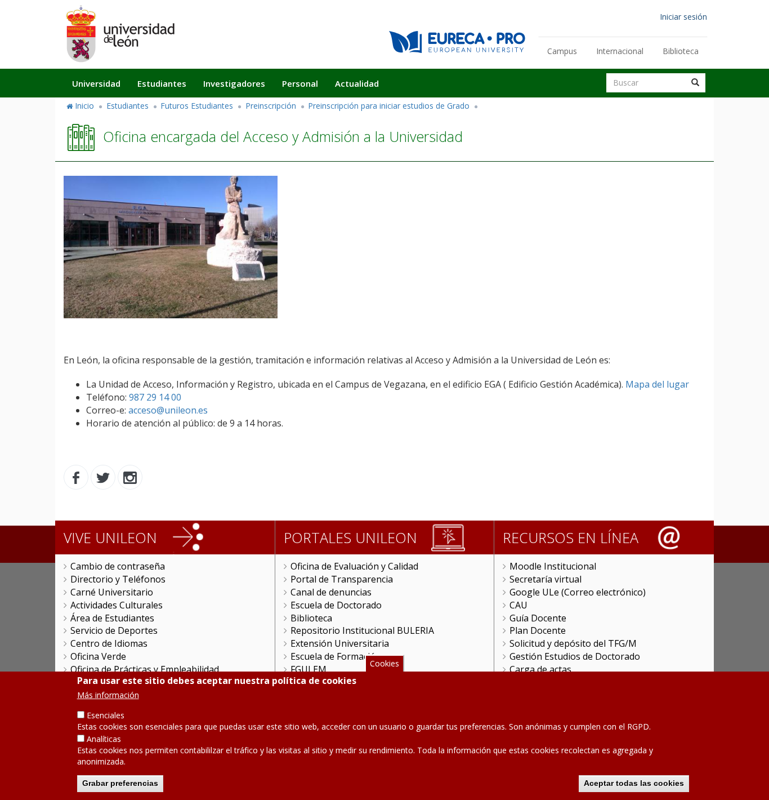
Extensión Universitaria (339, 643)
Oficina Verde (98, 656)
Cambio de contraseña (117, 566)
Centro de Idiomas (108, 643)
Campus (562, 51)
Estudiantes (161, 83)
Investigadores (234, 83)
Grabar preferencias (120, 783)
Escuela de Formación (335, 656)
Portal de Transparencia (341, 579)
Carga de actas (540, 669)
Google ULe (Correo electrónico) (577, 592)
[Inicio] (120, 33)
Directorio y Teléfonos (118, 579)
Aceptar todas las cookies (634, 783)
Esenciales (105, 715)
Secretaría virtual (545, 579)
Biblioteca (681, 51)
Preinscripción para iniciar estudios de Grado (389, 105)
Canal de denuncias (331, 592)
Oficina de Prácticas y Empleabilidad (144, 669)
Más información (108, 695)
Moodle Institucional (552, 566)
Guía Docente (537, 618)
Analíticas (104, 739)
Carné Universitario (111, 592)
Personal (300, 83)
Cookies (384, 663)
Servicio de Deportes (114, 630)
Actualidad (357, 83)
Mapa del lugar (657, 384)
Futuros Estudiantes (196, 105)
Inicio (84, 105)
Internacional (619, 51)
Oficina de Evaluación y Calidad (354, 566)
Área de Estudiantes (112, 618)
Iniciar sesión (683, 16)
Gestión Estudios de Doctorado (574, 656)
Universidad (96, 83)
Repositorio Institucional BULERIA (362, 630)
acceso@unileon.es (168, 410)
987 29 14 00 (154, 397)
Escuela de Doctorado (336, 605)
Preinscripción (270, 105)
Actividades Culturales (116, 605)
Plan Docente (537, 630)
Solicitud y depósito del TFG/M (573, 643)
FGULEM (308, 669)
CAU (518, 605)
